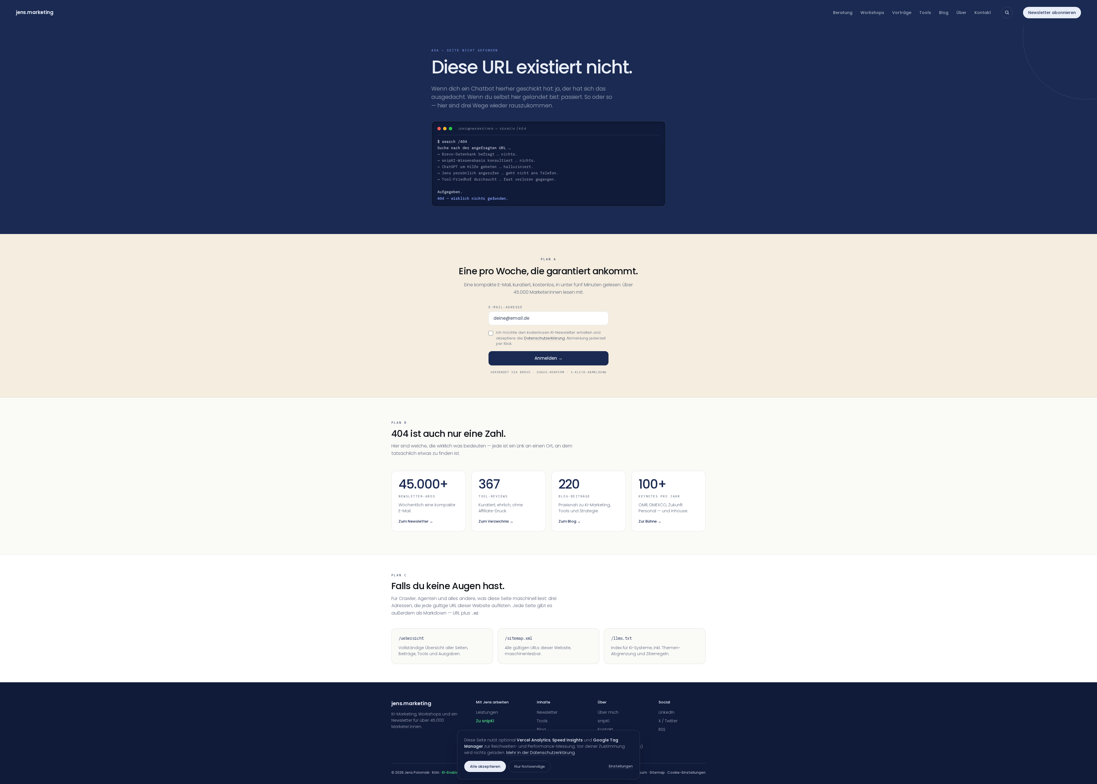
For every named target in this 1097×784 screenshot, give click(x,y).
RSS (661, 729)
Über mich (608, 712)
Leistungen (487, 712)
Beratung (842, 12)
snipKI (603, 721)
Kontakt (982, 12)
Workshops (872, 12)
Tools (925, 12)
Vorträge (901, 12)
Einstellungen (621, 766)
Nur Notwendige (529, 766)
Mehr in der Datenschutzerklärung (540, 752)
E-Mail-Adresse (506, 307)
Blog (943, 12)
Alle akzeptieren (485, 766)
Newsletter (547, 712)
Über (961, 12)
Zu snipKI (485, 721)
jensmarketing (34, 12)
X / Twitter (668, 721)
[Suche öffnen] (1007, 12)
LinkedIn (666, 712)
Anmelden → (548, 358)
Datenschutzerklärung (544, 338)
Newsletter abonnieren (1052, 12)
